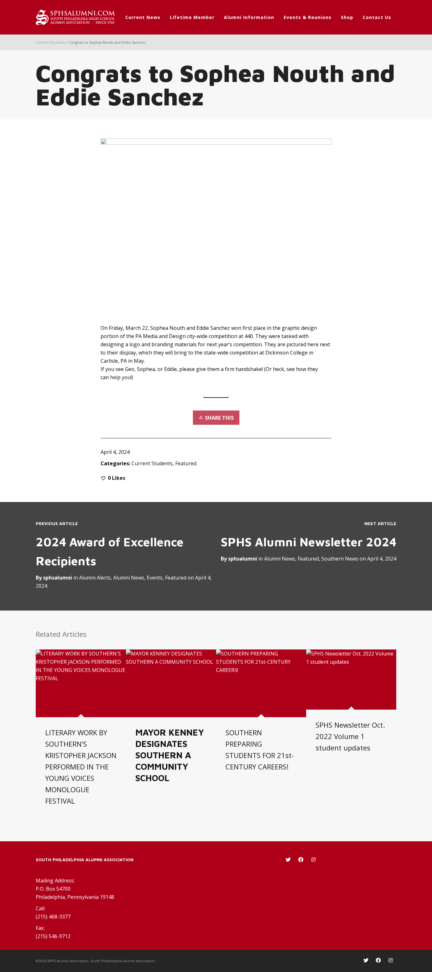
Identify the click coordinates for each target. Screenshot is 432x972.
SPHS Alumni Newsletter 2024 (308, 542)
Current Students (152, 463)
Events (155, 577)
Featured (185, 463)
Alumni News (279, 558)
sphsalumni (242, 558)
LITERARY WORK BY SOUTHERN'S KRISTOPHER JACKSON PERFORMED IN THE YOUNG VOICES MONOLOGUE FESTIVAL (80, 767)
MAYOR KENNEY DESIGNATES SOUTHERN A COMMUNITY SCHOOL (169, 755)
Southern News (339, 558)
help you (120, 377)
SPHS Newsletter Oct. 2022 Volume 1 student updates (350, 736)
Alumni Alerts (95, 577)
